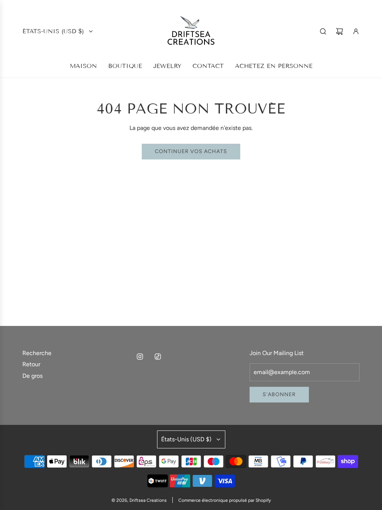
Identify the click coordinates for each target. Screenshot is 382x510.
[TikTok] (158, 356)
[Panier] (339, 31)
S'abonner (279, 394)
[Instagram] (140, 356)
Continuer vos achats (191, 151)
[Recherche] (323, 31)
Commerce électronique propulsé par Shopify (224, 500)
